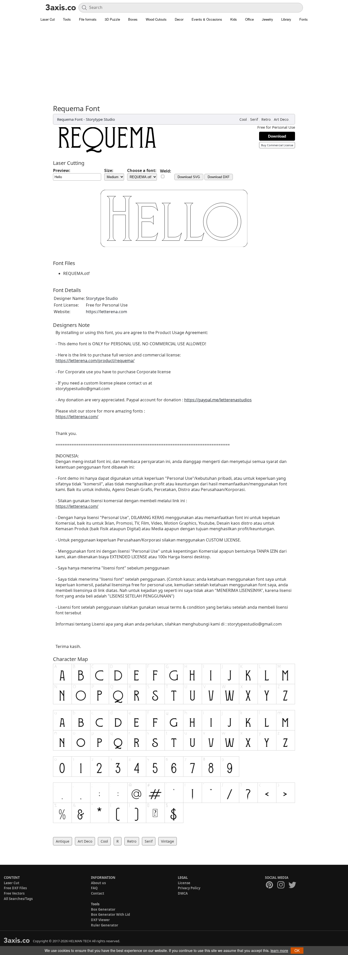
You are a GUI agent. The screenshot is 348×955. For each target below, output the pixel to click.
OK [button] (297, 950)
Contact (97, 893)
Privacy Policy (189, 888)
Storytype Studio (100, 119)
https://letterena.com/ (77, 416)
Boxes (133, 19)
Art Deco (281, 119)
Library (286, 19)
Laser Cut (48, 19)
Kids (233, 19)
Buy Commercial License (277, 145)
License (184, 883)
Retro (266, 119)
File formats (88, 19)
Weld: (165, 171)
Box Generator (103, 909)
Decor (179, 19)
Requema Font (70, 119)
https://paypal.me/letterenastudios (218, 400)
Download (277, 136)
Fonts (303, 19)
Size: (108, 170)
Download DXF (219, 177)
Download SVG (189, 177)
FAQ (94, 888)
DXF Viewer (100, 920)
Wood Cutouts (156, 19)
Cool (243, 119)
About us (98, 883)
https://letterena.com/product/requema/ (95, 360)
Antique (62, 841)
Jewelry (267, 19)
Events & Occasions (207, 19)
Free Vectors (14, 893)
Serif (254, 119)
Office (249, 19)
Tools (67, 19)
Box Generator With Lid (110, 914)
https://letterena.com (106, 311)
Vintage (167, 841)
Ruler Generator (104, 925)
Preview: (61, 170)
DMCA (183, 893)
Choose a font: (141, 170)
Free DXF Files (15, 888)
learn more (279, 950)
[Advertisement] (174, 66)
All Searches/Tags (18, 898)
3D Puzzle (112, 19)
